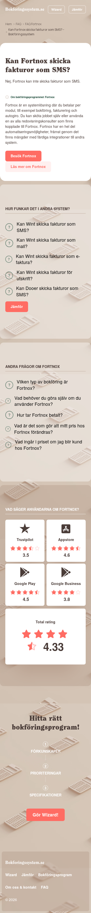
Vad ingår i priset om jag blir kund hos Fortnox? (48, 445)
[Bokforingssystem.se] (24, 9)
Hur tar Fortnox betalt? (40, 415)
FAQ (18, 24)
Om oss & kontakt (20, 887)
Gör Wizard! (45, 814)
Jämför (77, 9)
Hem (8, 24)
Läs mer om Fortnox (28, 166)
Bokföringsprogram (55, 874)
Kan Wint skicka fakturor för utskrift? (44, 275)
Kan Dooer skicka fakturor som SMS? (47, 291)
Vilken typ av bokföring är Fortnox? (42, 385)
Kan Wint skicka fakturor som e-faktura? (48, 259)
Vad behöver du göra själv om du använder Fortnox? (47, 401)
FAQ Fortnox (33, 24)
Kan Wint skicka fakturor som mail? (46, 243)
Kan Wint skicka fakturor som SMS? (46, 227)
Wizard (56, 9)
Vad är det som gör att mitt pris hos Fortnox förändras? (49, 429)
